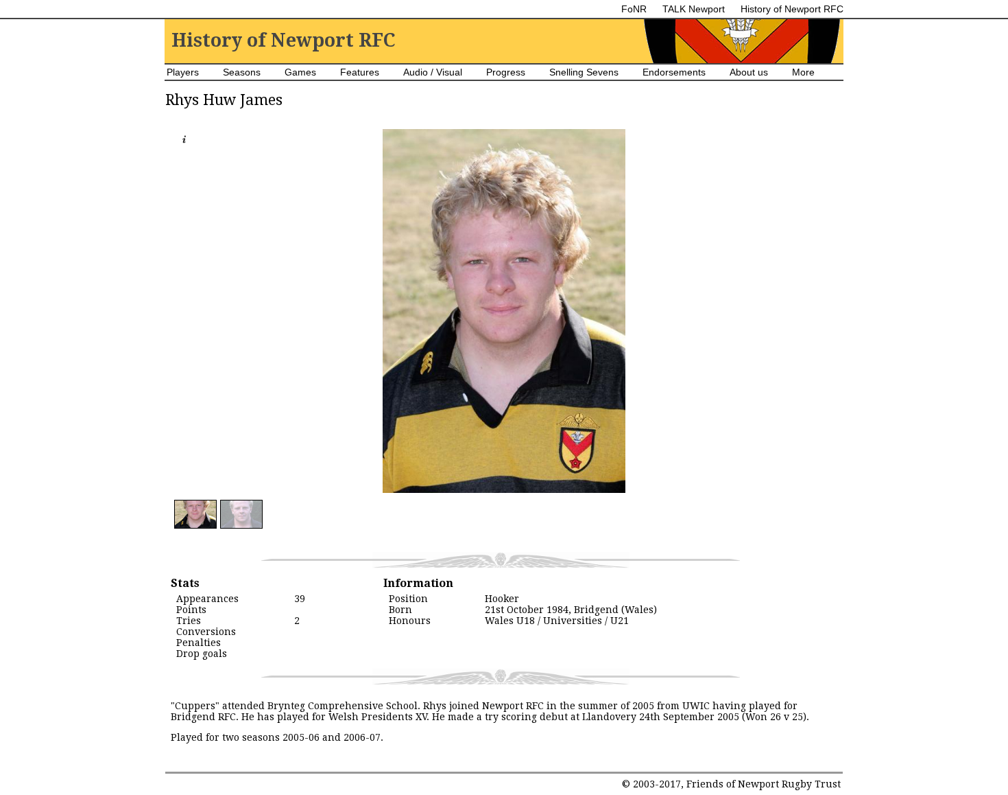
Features (359, 72)
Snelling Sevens (584, 72)
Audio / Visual (432, 72)
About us (749, 72)
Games (300, 72)
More (803, 72)
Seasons (242, 72)
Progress (505, 72)
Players (183, 72)
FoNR (634, 8)
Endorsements (674, 72)
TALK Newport (693, 8)
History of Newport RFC (792, 8)
